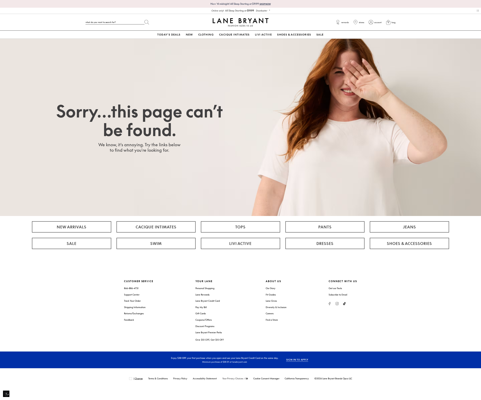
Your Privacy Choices (232, 378)
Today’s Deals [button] (168, 34)
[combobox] (114, 22)
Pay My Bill (201, 307)
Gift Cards (200, 313)
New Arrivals (71, 227)
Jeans (409, 227)
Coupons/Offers (203, 319)
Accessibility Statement (205, 378)
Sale (71, 243)
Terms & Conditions (158, 378)
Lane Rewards (202, 294)
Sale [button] (320, 34)
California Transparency (297, 378)
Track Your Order (132, 300)
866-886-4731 (131, 288)
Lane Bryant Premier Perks (208, 332)
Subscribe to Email (338, 294)
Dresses (325, 243)
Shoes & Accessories (409, 243)
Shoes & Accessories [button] (294, 34)
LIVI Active (240, 243)
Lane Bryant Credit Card (207, 300)
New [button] (189, 34)
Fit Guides (271, 294)
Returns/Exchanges (134, 313)
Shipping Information (135, 307)
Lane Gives (271, 300)
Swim (156, 243)
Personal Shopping (204, 288)
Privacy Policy (180, 378)
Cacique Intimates (156, 227)
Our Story (270, 288)
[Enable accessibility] (6, 394)
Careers (270, 313)
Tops (240, 227)
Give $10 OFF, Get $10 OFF (209, 339)
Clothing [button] (206, 34)
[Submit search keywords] (146, 21)
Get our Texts (335, 288)
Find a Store (272, 319)
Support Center (131, 294)
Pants (325, 227)
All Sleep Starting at (239, 10)
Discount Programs (204, 326)
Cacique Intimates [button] (234, 34)
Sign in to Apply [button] (297, 359)
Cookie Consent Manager (266, 378)
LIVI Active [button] (263, 34)
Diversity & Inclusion (276, 307)
